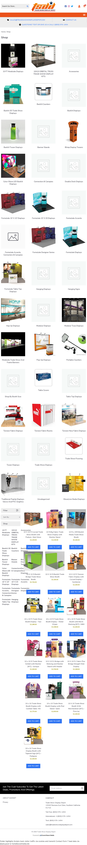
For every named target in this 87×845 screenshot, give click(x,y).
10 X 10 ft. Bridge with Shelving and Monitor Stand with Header (55, 664)
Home (3, 32)
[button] (84, 15)
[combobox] (13, 6)
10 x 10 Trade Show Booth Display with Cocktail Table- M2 (33, 706)
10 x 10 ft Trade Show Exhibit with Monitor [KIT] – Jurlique (33, 664)
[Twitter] (72, 6)
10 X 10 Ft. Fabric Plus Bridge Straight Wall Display (76, 664)
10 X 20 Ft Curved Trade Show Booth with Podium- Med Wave (33, 534)
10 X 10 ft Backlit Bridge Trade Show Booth (33, 577)
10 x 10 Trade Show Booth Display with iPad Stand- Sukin (54, 706)
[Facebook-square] (66, 6)
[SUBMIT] (78, 788)
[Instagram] (69, 6)
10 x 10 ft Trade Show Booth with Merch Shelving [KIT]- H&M (76, 621)
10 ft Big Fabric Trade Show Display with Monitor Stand (54, 534)
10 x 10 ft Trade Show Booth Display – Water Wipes (55, 621)
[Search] (27, 6)
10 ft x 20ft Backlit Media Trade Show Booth (76, 534)
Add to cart (33, 547)
